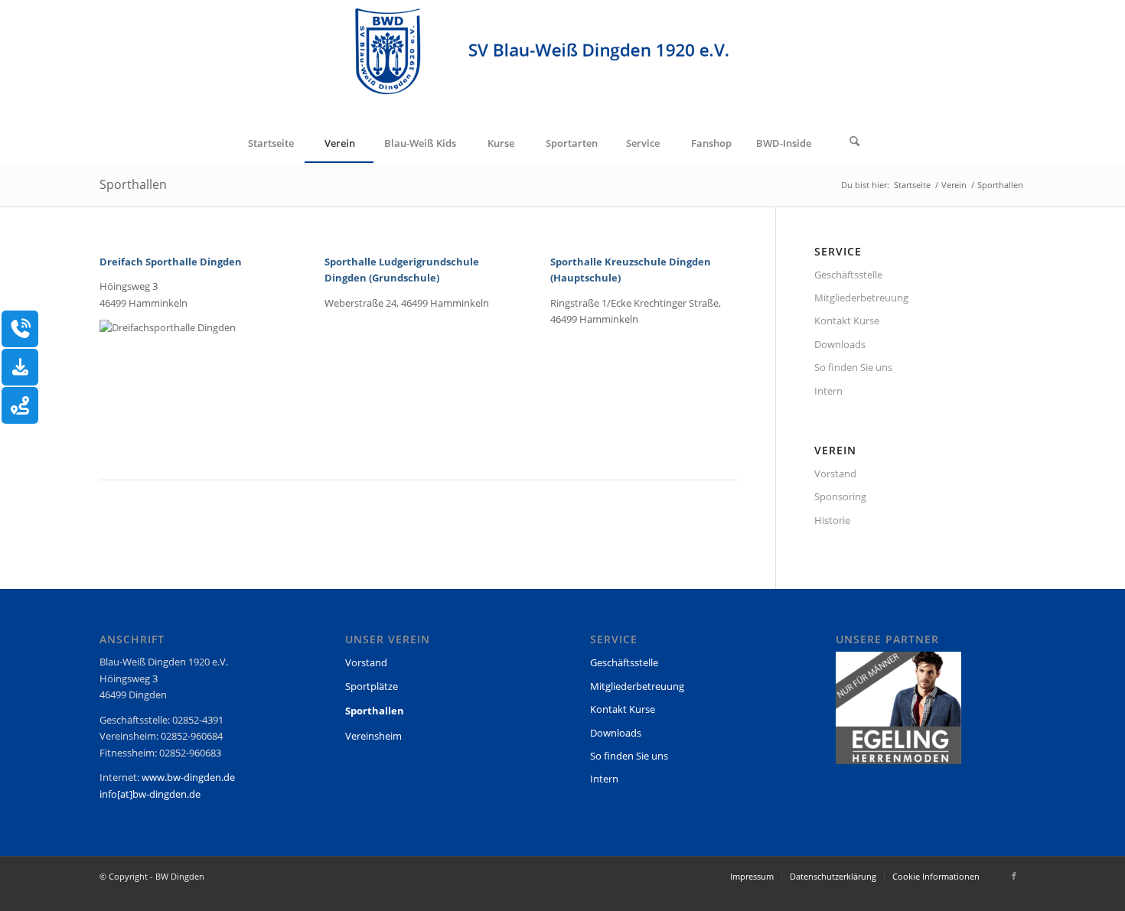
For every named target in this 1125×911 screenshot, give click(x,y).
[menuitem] (270, 143)
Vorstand (835, 473)
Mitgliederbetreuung (861, 297)
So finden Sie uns (853, 367)
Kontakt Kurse (846, 320)
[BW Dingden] (562, 62)
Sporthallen (133, 184)
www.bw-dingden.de (188, 777)
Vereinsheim (373, 736)
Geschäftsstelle (848, 274)
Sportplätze (371, 686)
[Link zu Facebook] (1014, 875)
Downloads (840, 344)
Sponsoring (840, 496)
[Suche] (854, 143)
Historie (832, 520)
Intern (828, 391)
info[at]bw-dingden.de (150, 794)
